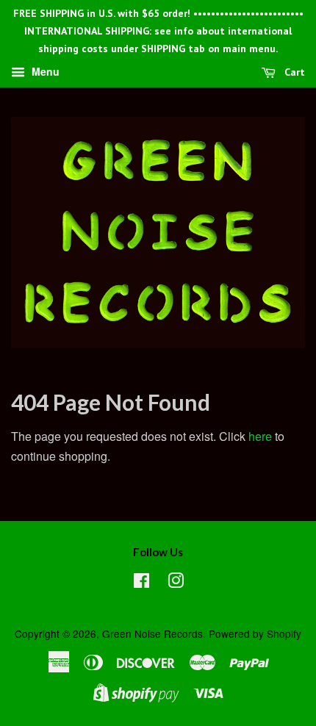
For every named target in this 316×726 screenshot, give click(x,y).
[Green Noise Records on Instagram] (176, 582)
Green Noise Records (152, 633)
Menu (44, 72)
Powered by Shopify (255, 633)
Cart (293, 72)
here (260, 436)
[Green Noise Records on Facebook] (141, 582)
